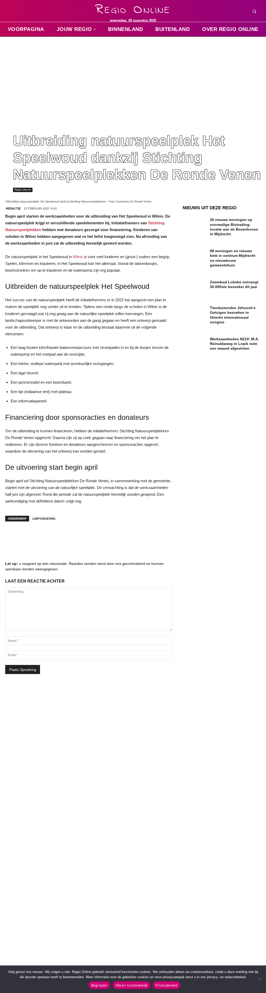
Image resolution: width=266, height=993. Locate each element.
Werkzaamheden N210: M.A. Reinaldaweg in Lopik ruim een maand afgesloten (234, 343)
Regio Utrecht (23, 189)
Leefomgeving (44, 518)
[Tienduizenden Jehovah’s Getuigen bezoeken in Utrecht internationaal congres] (194, 312)
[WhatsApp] (75, 536)
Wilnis (78, 256)
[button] (254, 11)
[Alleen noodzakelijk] (259, 979)
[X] (60, 536)
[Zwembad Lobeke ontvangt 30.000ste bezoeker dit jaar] (194, 286)
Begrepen (99, 985)
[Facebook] (13, 536)
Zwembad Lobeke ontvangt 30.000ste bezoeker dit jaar (234, 284)
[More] (91, 536)
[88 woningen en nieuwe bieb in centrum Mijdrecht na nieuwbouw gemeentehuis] (194, 255)
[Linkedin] (28, 536)
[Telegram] (44, 536)
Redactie (13, 208)
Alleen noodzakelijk (131, 985)
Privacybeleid (166, 985)
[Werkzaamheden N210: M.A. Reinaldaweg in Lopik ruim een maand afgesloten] (194, 343)
